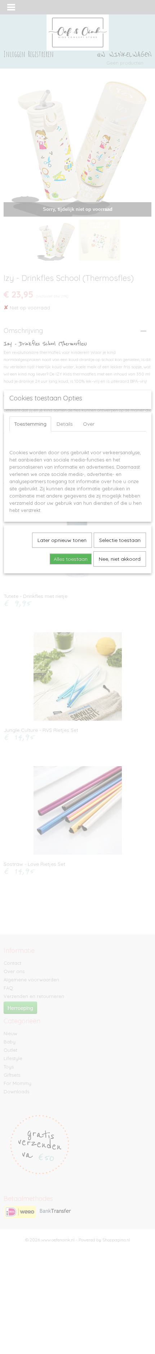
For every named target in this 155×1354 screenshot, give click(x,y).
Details (65, 424)
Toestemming (30, 424)
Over (88, 424)
